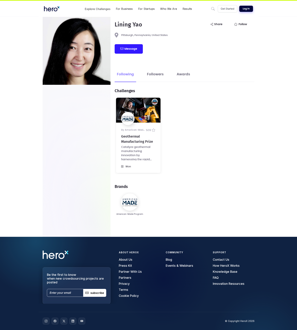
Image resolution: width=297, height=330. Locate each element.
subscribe (97, 293)
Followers (155, 74)
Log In (246, 9)
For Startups (146, 8)
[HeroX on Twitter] (63, 321)
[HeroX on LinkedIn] (72, 321)
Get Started (227, 8)
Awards (183, 74)
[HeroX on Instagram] (46, 321)
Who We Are (168, 8)
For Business (124, 8)
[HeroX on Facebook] (55, 321)
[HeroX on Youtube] (81, 321)
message (130, 48)
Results (187, 8)
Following (125, 74)
